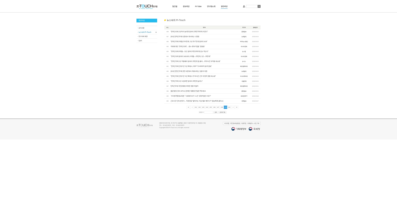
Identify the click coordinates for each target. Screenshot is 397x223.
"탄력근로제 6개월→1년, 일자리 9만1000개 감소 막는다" (190, 51)
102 (199, 107)
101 (196, 107)
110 (229, 107)
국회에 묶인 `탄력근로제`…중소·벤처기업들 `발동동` (188, 46)
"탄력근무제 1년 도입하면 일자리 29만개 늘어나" (187, 81)
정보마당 (186, 6)
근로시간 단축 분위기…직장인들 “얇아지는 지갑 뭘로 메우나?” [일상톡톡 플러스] (197, 101)
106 (214, 107)
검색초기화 (222, 112)
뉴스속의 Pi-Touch (145, 32)
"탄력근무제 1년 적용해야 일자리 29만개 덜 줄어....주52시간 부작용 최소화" (196, 61)
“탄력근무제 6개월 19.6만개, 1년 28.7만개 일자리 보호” (189, 41)
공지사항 (141, 28)
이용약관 (243, 123)
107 (218, 107)
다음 (233, 107)
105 (211, 107)
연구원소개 (211, 6)
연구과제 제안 (143, 36)
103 (203, 107)
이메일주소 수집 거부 (253, 123)
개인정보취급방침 (235, 123)
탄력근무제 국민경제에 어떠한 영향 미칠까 (184, 86)
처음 (188, 107)
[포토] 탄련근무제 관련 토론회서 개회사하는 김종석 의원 (189, 71)
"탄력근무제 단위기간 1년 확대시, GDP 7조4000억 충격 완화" (191, 66)
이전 (192, 107)
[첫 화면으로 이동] (146, 6)
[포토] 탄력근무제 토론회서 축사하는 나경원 (185, 36)
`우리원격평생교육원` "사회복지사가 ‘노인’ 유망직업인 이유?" (191, 96)
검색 (259, 6)
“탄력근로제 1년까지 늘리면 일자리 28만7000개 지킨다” (189, 31)
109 (225, 107)
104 (207, 107)
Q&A (140, 41)
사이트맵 (226, 123)
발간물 (174, 6)
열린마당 (224, 6)
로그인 (244, 6)
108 (222, 107)
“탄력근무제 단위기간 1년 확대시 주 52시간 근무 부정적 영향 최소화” (193, 76)
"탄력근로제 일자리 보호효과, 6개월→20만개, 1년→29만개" (191, 56)
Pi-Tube (198, 6)
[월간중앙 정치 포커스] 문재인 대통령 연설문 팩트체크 (188, 91)
